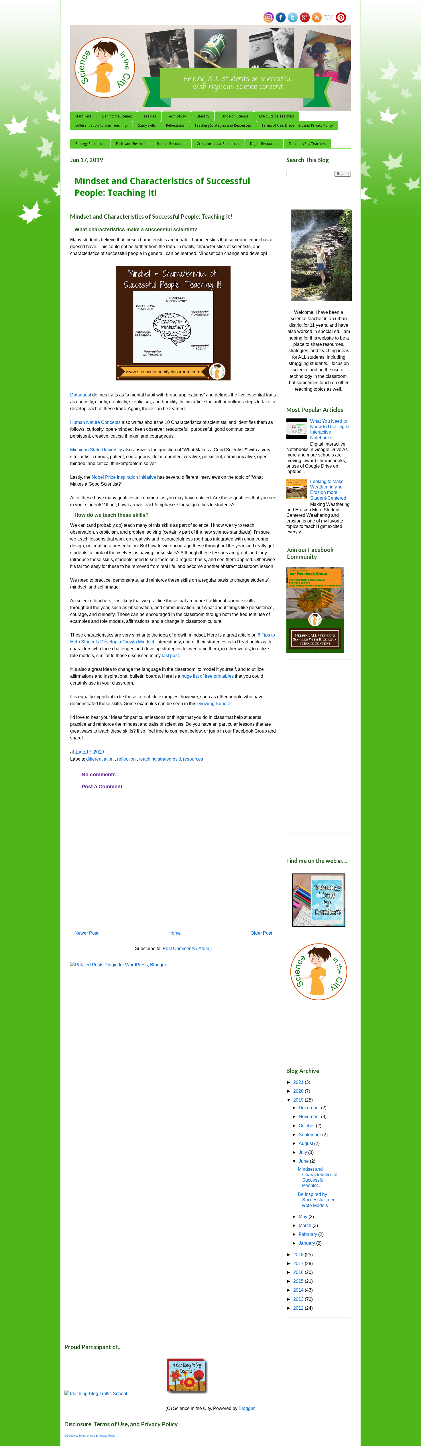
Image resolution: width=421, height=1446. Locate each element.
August (306, 1143)
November (310, 1116)
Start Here (83, 116)
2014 (299, 1290)
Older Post (261, 933)
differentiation (100, 759)
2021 (299, 1082)
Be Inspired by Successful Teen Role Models (317, 1200)
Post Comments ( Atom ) (187, 948)
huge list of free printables (208, 676)
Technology (176, 116)
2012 (299, 1308)
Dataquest (81, 394)
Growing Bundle (213, 703)
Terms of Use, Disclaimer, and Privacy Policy (297, 125)
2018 (299, 1254)
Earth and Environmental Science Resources (151, 143)
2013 (299, 1299)
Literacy (202, 116)
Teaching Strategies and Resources (222, 125)
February (308, 1234)
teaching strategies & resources (171, 759)
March (305, 1225)
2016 (299, 1272)
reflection (127, 759)
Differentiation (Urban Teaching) (101, 125)
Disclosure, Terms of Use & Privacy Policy (89, 1435)
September (310, 1134)
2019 (299, 1100)
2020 (299, 1091)
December (310, 1107)
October (307, 1125)
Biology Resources (90, 143)
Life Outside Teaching (276, 116)
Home (174, 933)
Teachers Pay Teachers (307, 143)
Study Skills (147, 125)
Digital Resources (264, 143)
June (304, 1161)
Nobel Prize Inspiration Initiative (124, 477)
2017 (299, 1263)
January (307, 1243)
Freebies (149, 116)
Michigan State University (96, 449)
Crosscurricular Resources (218, 143)
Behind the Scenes (117, 116)
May (303, 1216)
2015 (299, 1281)
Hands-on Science (234, 116)
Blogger (246, 1408)
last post (170, 655)
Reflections (175, 125)
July (303, 1152)
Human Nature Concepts (95, 422)
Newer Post (86, 933)
